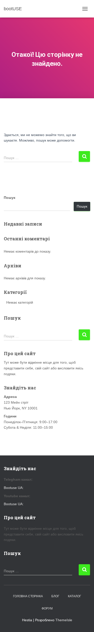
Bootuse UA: (14, 488)
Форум (47, 608)
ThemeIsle (63, 620)
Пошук (9, 198)
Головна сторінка (28, 596)
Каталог (74, 596)
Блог (55, 596)
